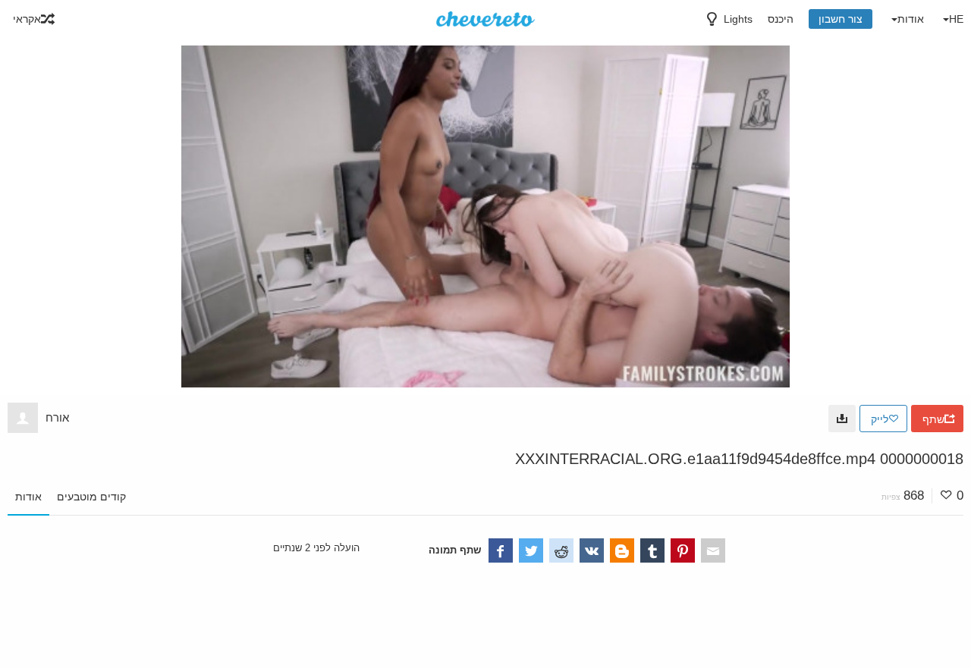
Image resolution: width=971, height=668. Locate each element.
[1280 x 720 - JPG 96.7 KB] (842, 418)
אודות (28, 497)
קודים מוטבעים (91, 497)
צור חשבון (841, 19)
